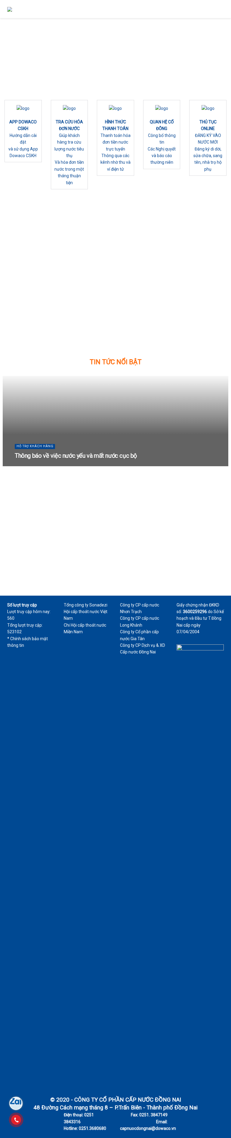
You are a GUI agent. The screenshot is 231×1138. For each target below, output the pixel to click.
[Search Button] (210, 9)
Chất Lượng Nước (104, 251)
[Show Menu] (221, 9)
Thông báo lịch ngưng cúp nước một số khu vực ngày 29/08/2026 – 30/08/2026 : (36, 264)
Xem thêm (22, 292)
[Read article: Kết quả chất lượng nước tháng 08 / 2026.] (115, 240)
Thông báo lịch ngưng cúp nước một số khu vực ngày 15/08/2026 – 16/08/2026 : (39, 317)
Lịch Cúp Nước (23, 242)
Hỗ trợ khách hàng (183, 242)
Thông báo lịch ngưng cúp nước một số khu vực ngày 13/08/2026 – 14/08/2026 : (39, 338)
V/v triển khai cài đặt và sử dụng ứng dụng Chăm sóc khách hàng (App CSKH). (194, 331)
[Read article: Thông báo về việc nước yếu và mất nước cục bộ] (192, 231)
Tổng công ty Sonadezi (85, 605)
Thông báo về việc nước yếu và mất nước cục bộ (76, 455)
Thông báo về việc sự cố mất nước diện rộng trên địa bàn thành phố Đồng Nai (190, 310)
